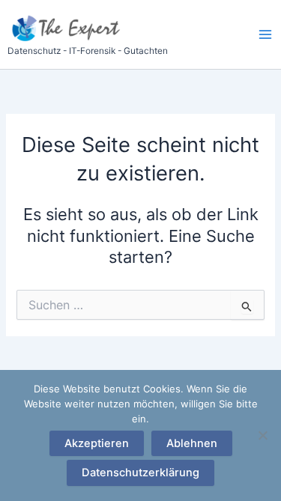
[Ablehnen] (262, 435)
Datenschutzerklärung (140, 472)
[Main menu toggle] (265, 34)
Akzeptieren (96, 443)
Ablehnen (191, 443)
